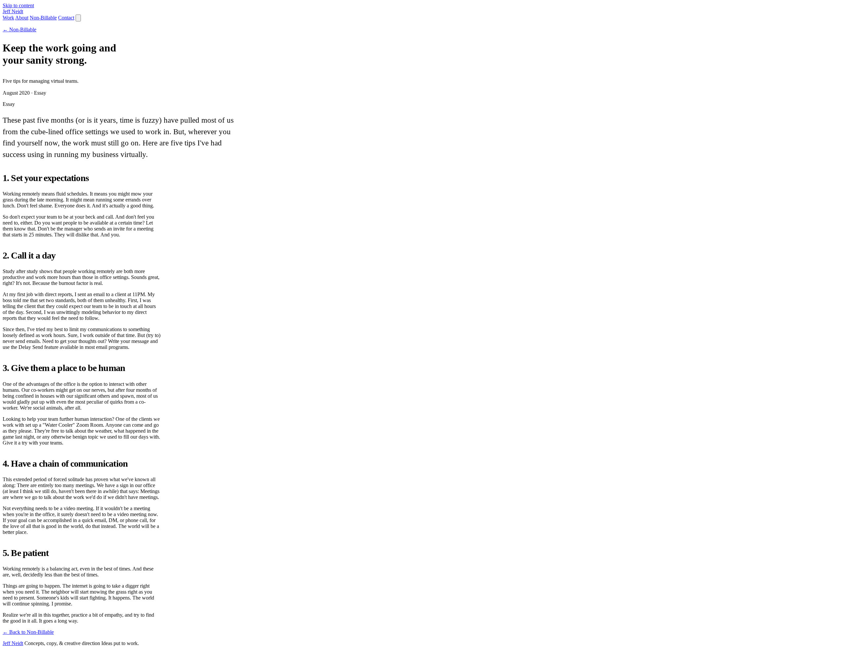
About (21, 17)
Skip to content (18, 5)
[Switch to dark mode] (78, 18)
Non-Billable (43, 17)
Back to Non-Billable (28, 632)
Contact (66, 17)
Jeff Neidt (13, 643)
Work (8, 17)
